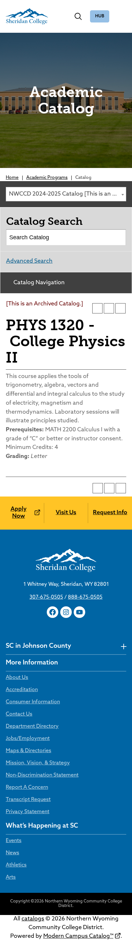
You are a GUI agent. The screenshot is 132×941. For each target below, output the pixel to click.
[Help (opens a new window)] (120, 308)
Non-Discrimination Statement (42, 775)
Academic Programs (47, 177)
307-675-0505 (46, 597)
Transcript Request (28, 799)
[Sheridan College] (27, 16)
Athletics (16, 865)
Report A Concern (27, 787)
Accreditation (22, 689)
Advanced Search (29, 261)
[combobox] (66, 194)
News (12, 853)
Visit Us (66, 513)
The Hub (99, 16)
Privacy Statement (27, 811)
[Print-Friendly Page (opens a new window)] (109, 308)
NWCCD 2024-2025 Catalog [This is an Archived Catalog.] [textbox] (67, 194)
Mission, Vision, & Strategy (38, 763)
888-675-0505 (85, 597)
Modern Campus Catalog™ (78, 936)
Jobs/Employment (28, 738)
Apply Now (19, 512)
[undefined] (123, 646)
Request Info (110, 513)
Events (13, 840)
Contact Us (19, 714)
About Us (17, 677)
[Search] (118, 237)
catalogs (32, 919)
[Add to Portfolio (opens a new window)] (97, 308)
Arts (11, 877)
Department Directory (32, 726)
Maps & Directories (28, 750)
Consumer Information (33, 702)
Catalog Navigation (39, 283)
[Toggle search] (78, 16)
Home (12, 177)
